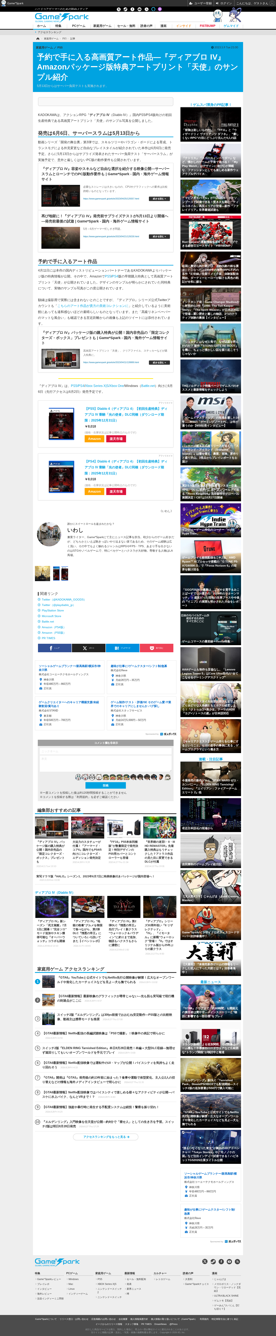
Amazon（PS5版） (54, 632)
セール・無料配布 (136, 1279)
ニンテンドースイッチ (110, 1297)
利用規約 (204, 1319)
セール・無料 (126, 25)
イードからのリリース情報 (109, 1324)
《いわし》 (166, 511)
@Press (174, 1324)
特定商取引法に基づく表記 (225, 1319)
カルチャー (160, 1273)
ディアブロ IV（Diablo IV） (55, 892)
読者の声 (146, 25)
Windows (73, 1279)
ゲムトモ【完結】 (224, 1300)
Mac (70, 1284)
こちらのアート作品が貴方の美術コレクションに (93, 306)
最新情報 (129, 1273)
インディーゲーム (78, 1293)
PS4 (115, 276)
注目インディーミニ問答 (50, 1298)
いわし (75, 530)
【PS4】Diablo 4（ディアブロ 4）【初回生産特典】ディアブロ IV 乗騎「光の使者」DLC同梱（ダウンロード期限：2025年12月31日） (126, 467)
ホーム (41, 25)
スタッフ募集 (131, 1324)
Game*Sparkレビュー (49, 1279)
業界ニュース (134, 1289)
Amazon (94, 438)
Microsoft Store (51, 616)
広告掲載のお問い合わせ (103, 1319)
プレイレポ (43, 1284)
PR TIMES (48, 638)
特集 (58, 25)
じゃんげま (220, 1279)
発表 (129, 1284)
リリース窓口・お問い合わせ (74, 1319)
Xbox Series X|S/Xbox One (104, 386)
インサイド (183, 25)
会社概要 (123, 1319)
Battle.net (148, 386)
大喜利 (188, 1279)
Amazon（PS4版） (54, 627)
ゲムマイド (231, 25)
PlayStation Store (53, 610)
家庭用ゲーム (102, 25)
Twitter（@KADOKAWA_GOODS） (64, 599)
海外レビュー (44, 1293)
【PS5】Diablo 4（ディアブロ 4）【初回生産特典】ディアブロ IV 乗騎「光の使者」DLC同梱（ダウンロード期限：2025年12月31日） (126, 414)
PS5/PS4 (77, 386)
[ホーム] (37, 38)
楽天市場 (116, 438)
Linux (71, 1289)
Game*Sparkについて (46, 1319)
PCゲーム (78, 25)
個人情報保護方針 (139, 1319)
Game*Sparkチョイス (197, 1284)
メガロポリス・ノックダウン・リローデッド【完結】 (227, 1287)
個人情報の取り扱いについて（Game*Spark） (174, 1319)
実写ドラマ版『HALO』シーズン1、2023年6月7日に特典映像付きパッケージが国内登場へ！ (95, 878)
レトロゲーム (163, 1279)
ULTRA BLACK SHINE (226, 1295)
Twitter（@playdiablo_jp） (59, 605)
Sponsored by (152, 734)
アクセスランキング (49, 32)
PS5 (108, 276)
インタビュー (44, 1289)
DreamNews (160, 1324)
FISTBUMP (207, 25)
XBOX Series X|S (107, 1284)
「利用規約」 (82, 797)
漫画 (163, 25)
